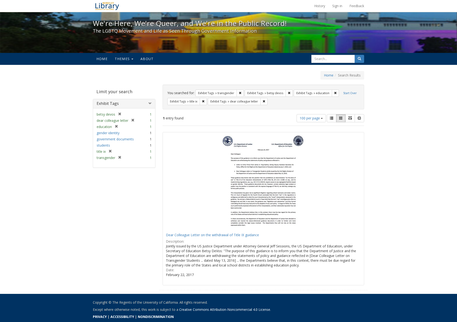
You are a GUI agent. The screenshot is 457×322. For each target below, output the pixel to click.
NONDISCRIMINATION (156, 316)
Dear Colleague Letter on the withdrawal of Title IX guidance (212, 235)
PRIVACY (100, 316)
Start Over (350, 93)
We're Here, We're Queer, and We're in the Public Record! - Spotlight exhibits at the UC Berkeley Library (107, 6)
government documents (115, 139)
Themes (123, 58)
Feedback (356, 6)
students (103, 145)
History (319, 6)
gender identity (108, 133)
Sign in (337, 6)
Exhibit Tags (108, 103)
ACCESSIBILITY (122, 316)
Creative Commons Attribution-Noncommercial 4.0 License (224, 309)
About (147, 58)
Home (102, 58)
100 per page (310, 118)
